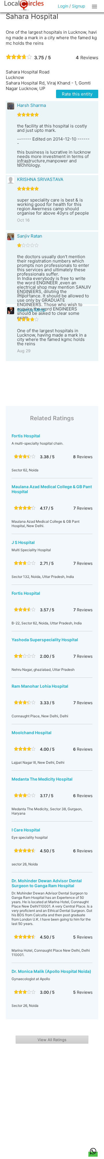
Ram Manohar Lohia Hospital (40, 686)
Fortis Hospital (26, 435)
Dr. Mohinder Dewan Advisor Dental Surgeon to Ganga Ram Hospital (47, 883)
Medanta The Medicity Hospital (42, 779)
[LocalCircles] (24, 5)
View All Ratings (52, 1039)
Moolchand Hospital (31, 732)
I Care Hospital (26, 829)
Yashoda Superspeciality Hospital (45, 639)
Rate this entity (77, 94)
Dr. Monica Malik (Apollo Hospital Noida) (51, 971)
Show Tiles (95, 6)
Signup (78, 5)
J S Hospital (23, 542)
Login (63, 5)
